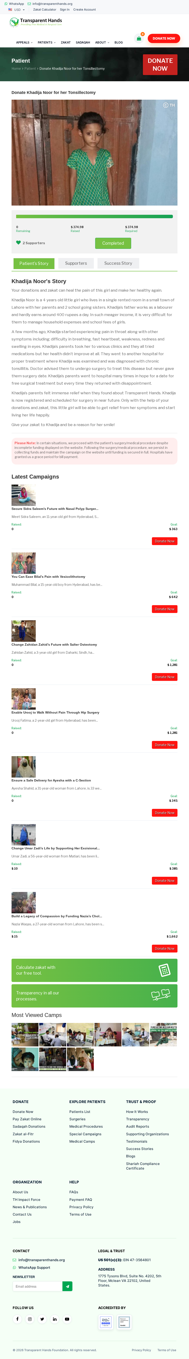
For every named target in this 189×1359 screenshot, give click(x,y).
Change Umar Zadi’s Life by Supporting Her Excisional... (56, 848)
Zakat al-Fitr (23, 1134)
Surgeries (77, 1119)
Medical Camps (82, 1141)
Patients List (79, 1111)
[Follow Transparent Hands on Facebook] (17, 1319)
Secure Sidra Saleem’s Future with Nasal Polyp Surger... (55, 509)
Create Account (84, 9)
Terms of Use (80, 1214)
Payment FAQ (80, 1199)
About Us (20, 1192)
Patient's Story (34, 263)
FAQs (73, 1192)
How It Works (137, 1111)
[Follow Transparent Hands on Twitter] (42, 1319)
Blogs (130, 1156)
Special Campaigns (85, 1134)
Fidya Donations (26, 1141)
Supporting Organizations (147, 1134)
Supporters (76, 263)
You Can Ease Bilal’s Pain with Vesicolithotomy (48, 576)
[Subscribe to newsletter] (67, 1286)
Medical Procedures (86, 1126)
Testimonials (136, 1141)
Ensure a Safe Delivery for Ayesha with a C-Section (51, 780)
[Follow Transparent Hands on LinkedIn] (54, 1319)
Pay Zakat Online (27, 1119)
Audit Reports (137, 1126)
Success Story (118, 263)
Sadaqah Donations (29, 1126)
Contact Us (22, 1214)
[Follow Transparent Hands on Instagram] (29, 1319)
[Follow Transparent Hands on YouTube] (67, 1319)
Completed (113, 243)
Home (16, 68)
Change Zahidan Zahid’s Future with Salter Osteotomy (54, 644)
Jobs (17, 1222)
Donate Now (164, 38)
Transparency (137, 1119)
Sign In (65, 9)
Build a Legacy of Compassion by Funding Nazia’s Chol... (57, 916)
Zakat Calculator (44, 9)
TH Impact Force (26, 1199)
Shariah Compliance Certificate (143, 1166)
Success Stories (139, 1149)
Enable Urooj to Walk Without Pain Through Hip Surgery (55, 712)
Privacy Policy (81, 1207)
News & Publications (30, 1207)
